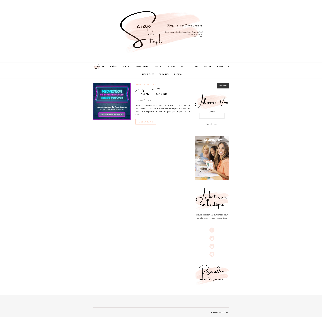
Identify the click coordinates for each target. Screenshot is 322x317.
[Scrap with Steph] (161, 31)
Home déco (148, 74)
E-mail (212, 111)
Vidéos (113, 66)
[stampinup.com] (212, 158)
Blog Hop (164, 74)
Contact (159, 66)
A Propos (126, 66)
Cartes (219, 66)
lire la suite (146, 122)
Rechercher (223, 86)
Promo (178, 74)
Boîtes (207, 66)
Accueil (101, 66)
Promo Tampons (151, 92)
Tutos (184, 66)
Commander (142, 66)
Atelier (172, 66)
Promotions (149, 84)
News (138, 84)
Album (195, 66)
